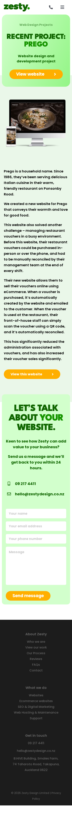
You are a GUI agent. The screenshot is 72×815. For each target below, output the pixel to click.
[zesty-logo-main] (17, 4)
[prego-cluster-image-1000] (36, 98)
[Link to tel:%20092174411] (51, 7)
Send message (28, 596)
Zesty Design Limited (35, 793)
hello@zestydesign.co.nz (39, 494)
